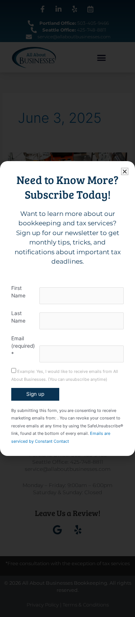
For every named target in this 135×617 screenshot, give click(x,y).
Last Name (18, 317)
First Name (18, 292)
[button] (125, 171)
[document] (67, 308)
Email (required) (23, 346)
